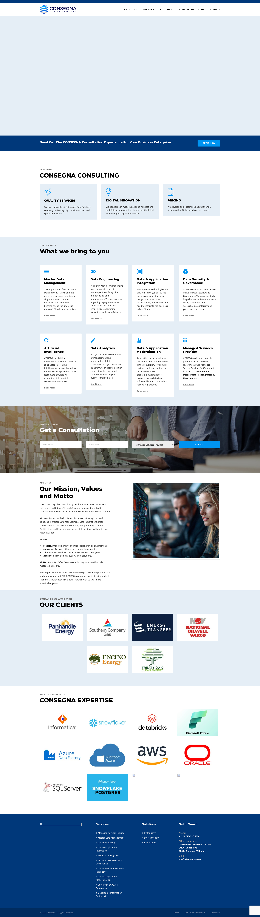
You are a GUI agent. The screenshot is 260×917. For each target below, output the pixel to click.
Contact (215, 9)
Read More (49, 316)
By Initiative (150, 842)
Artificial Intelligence (108, 855)
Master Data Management (111, 837)
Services (147, 9)
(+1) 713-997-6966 (190, 836)
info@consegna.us (191, 859)
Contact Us (215, 912)
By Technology (151, 837)
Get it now (209, 143)
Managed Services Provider (111, 832)
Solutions (166, 9)
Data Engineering (106, 842)
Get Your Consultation (191, 9)
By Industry (150, 832)
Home (176, 912)
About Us (129, 9)
